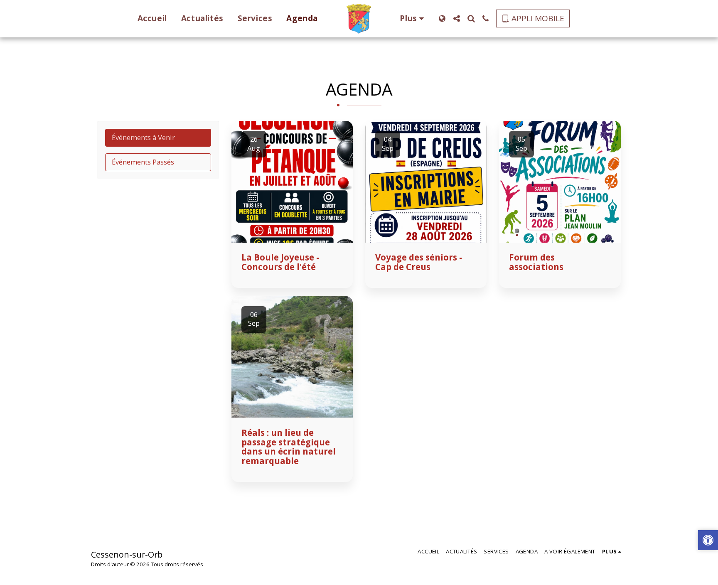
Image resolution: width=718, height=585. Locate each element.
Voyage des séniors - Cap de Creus (418, 262)
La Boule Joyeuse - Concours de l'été (280, 262)
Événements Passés (143, 162)
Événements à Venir (143, 137)
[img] (292, 181)
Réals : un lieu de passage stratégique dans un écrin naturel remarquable (288, 447)
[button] (456, 18)
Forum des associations (536, 262)
